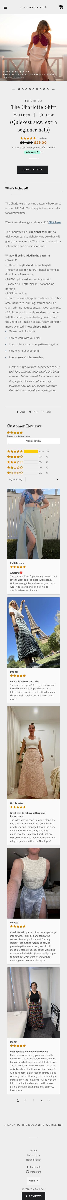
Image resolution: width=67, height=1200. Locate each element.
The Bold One (38, 1189)
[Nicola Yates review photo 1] (33, 752)
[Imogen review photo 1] (33, 632)
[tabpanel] (33, 47)
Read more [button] (16, 1090)
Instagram (35, 1171)
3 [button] (33, 1100)
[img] (33, 567)
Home (33, 1150)
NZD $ (32, 1180)
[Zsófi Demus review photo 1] (33, 524)
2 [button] (25, 1100)
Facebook (35, 1167)
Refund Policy (33, 1159)
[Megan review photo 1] (33, 1002)
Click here (54, 222)
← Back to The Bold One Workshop (33, 1124)
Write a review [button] (33, 440)
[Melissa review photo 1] (33, 883)
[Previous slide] (14, 89)
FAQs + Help (33, 1155)
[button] (28, 138)
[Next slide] (54, 89)
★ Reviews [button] (33, 1196)
